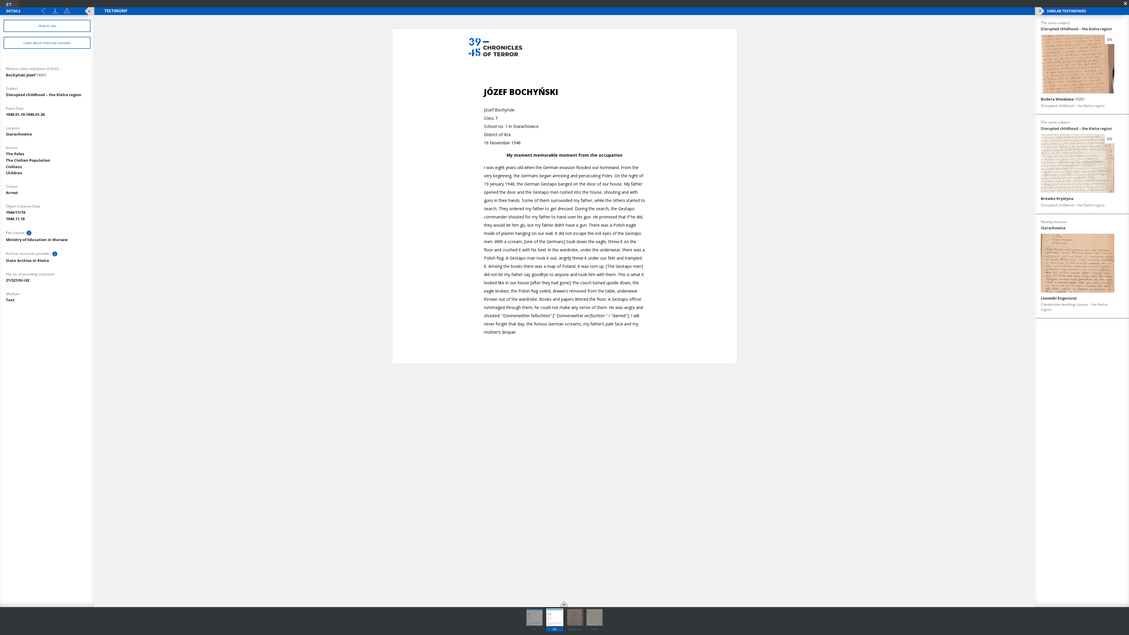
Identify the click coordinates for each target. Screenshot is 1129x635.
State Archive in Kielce (27, 260)
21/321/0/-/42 (17, 280)
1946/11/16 (15, 212)
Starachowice (19, 134)
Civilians (14, 166)
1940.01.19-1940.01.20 (25, 114)
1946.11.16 (15, 218)
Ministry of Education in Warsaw (37, 239)
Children (14, 173)
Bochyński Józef (26, 75)
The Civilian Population (28, 160)
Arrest (12, 192)
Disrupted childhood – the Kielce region (43, 94)
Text (10, 300)
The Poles (15, 153)
